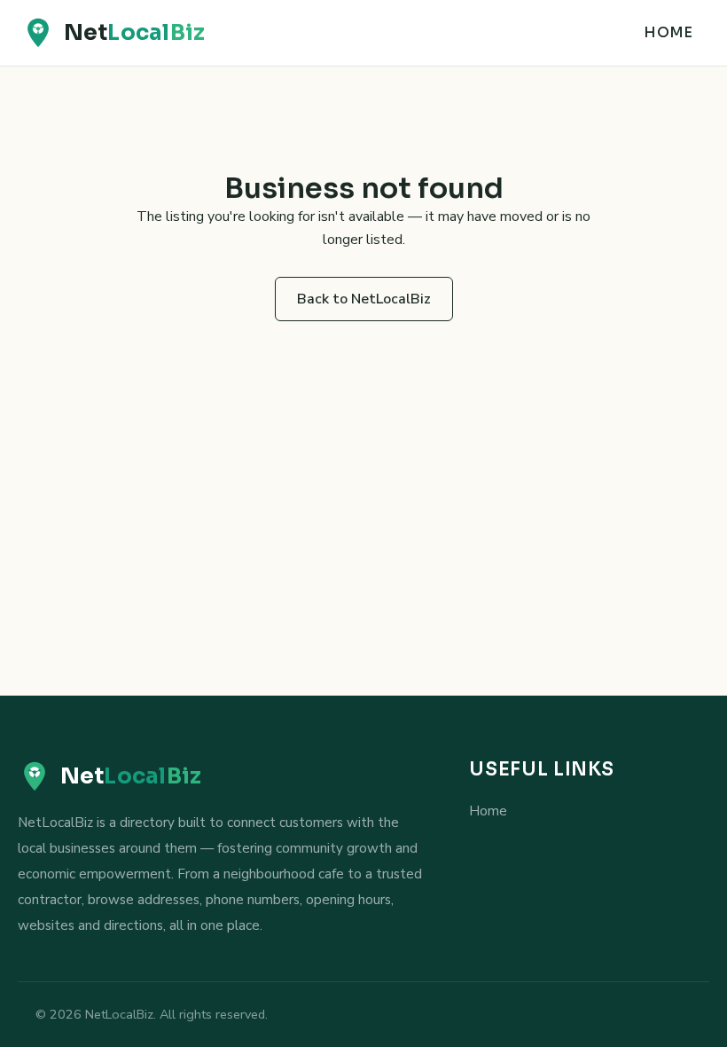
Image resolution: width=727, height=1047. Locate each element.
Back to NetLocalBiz (364, 299)
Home (668, 32)
